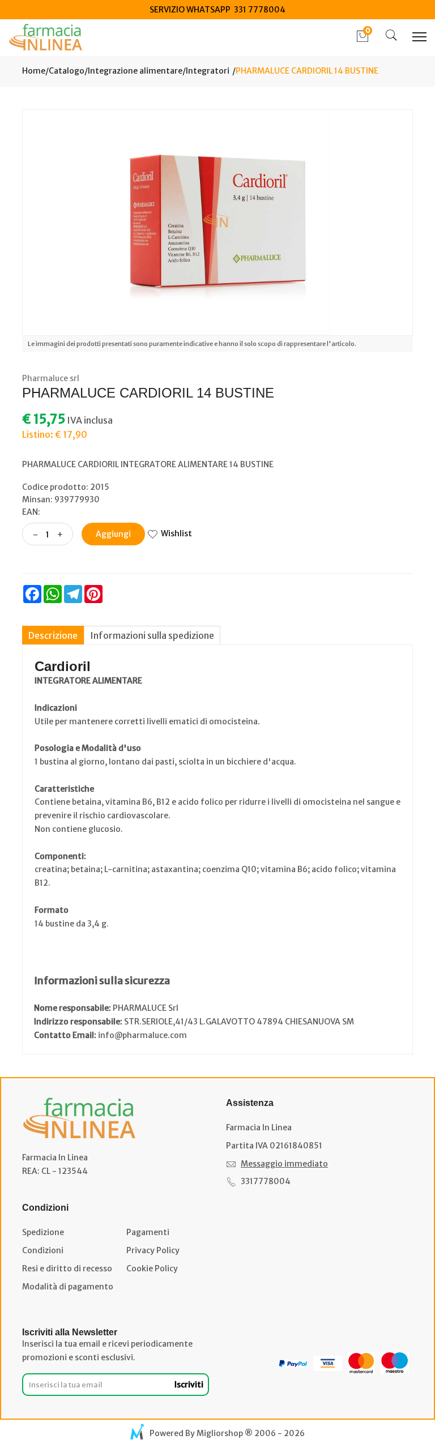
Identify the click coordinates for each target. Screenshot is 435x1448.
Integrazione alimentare (135, 71)
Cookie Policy (152, 1268)
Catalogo (66, 71)
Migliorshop (220, 1433)
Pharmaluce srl (50, 378)
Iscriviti (188, 1384)
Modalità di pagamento (67, 1287)
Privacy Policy (153, 1250)
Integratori (207, 71)
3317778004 (266, 1181)
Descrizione (53, 635)
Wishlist (176, 533)
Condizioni (42, 1250)
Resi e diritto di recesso (67, 1268)
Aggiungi (113, 534)
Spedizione (43, 1232)
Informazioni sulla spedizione (152, 635)
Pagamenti (147, 1232)
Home (33, 71)
